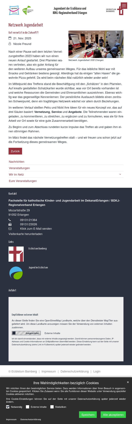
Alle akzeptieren (113, 414)
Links (11, 241)
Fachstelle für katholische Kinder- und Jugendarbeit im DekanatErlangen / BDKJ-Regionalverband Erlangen (64, 202)
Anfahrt (12, 290)
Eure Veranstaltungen (23, 181)
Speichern (87, 414)
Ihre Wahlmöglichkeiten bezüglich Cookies (66, 382)
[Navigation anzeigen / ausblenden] (124, 5)
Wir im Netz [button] (16, 174)
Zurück (15, 151)
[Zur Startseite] (66, 9)
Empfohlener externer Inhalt (25, 314)
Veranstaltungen (19, 168)
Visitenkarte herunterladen (25, 234)
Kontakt (13, 193)
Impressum (11, 419)
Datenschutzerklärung (30, 419)
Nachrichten (16, 161)
